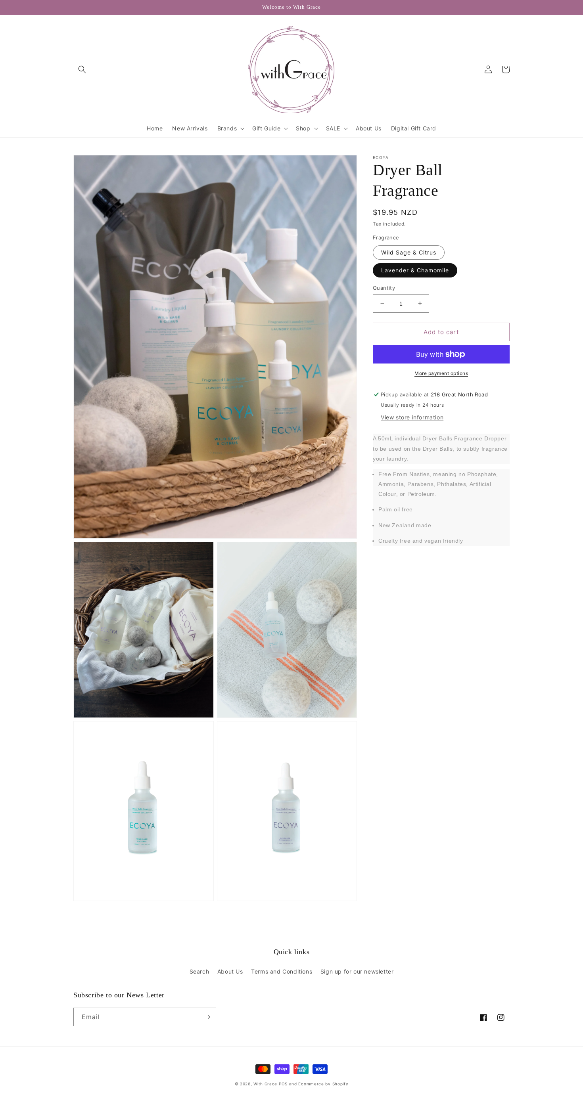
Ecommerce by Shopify (323, 1083)
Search (199, 971)
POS (283, 1083)
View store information (412, 417)
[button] (82, 69)
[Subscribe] (207, 1017)
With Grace (265, 1083)
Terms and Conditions (281, 971)
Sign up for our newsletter (357, 971)
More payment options (441, 373)
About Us (230, 971)
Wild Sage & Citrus (408, 252)
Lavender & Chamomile (415, 269)
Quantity (384, 287)
